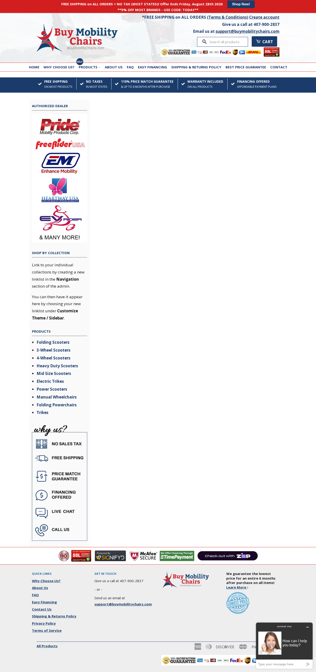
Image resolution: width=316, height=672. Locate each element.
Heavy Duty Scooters (57, 365)
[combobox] (227, 41)
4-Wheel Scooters (53, 358)
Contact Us (42, 609)
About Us (114, 67)
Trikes (42, 412)
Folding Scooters (53, 342)
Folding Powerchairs (57, 404)
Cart (267, 41)
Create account (264, 17)
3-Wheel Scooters (53, 350)
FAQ (130, 67)
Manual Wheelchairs (57, 397)
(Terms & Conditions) (227, 17)
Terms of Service (47, 630)
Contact (278, 67)
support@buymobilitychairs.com (247, 31)
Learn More (236, 587)
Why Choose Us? (58, 67)
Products (88, 67)
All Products (47, 646)
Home (34, 67)
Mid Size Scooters (54, 373)
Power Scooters (52, 389)
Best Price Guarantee (246, 67)
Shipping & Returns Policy (196, 67)
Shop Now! (241, 4)
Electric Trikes (50, 381)
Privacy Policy (44, 623)
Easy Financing (152, 67)
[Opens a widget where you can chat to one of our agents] (284, 645)
